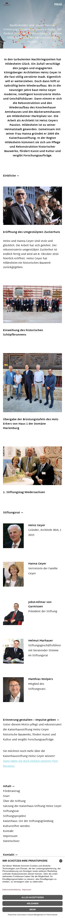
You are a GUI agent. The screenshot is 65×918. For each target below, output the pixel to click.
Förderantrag (11, 791)
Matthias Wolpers (40, 679)
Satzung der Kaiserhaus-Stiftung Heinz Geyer (32, 806)
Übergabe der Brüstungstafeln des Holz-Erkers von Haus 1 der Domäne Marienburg (31, 424)
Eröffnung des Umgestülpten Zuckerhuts (31, 232)
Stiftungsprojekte (14, 816)
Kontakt (8, 831)
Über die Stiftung (14, 801)
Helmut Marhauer (40, 640)
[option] (32, 24)
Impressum (10, 836)
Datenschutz (11, 841)
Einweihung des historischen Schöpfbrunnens (23, 332)
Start (6, 796)
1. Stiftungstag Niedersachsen (24, 492)
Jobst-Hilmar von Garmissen (40, 604)
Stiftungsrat (11, 811)
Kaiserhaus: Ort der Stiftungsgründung (28, 821)
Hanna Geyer (37, 563)
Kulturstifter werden (16, 826)
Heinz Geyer (36, 525)
